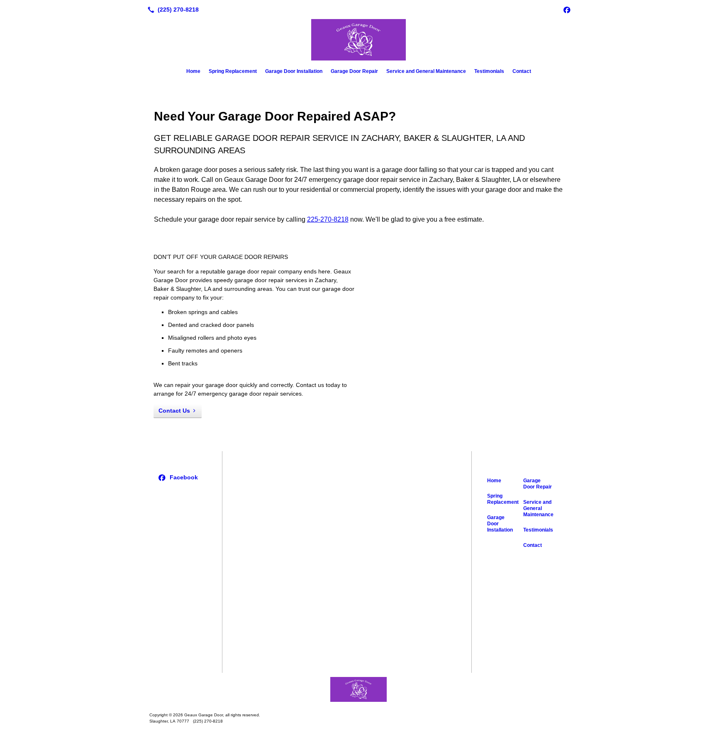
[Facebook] (567, 9)
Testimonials (489, 71)
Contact (521, 71)
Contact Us (174, 410)
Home (193, 71)
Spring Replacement (233, 71)
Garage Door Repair (354, 71)
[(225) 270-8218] (171, 9)
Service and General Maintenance (426, 71)
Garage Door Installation (293, 71)
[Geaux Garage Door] (358, 689)
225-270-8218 (328, 219)
